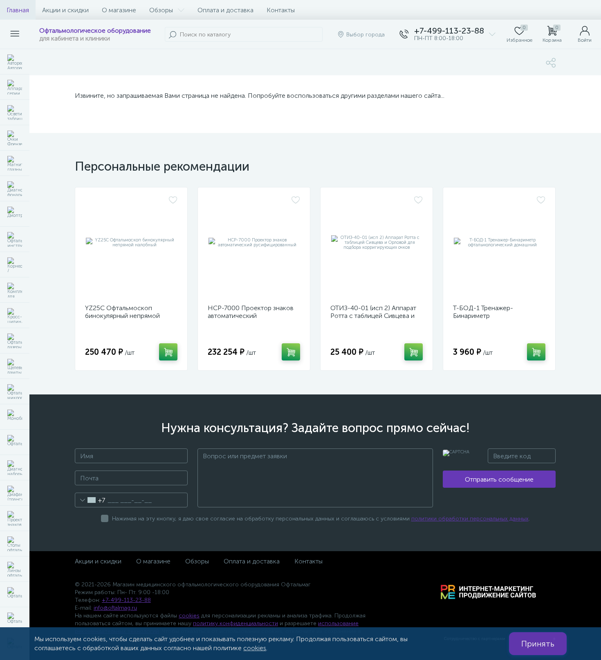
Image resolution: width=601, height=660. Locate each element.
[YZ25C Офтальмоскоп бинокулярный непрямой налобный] (131, 242)
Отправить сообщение (499, 479)
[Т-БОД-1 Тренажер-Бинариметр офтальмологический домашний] (499, 242)
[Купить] (168, 351)
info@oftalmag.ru (115, 607)
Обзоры (161, 10)
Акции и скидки (65, 10)
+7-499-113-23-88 (126, 600)
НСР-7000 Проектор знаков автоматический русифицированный (251, 315)
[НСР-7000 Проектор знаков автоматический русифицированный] (254, 242)
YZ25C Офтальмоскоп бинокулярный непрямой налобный (122, 315)
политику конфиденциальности (235, 623)
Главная (18, 10)
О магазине (119, 10)
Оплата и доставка (225, 10)
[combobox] (90, 500)
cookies (189, 615)
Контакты (281, 10)
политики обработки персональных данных (470, 518)
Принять (537, 644)
